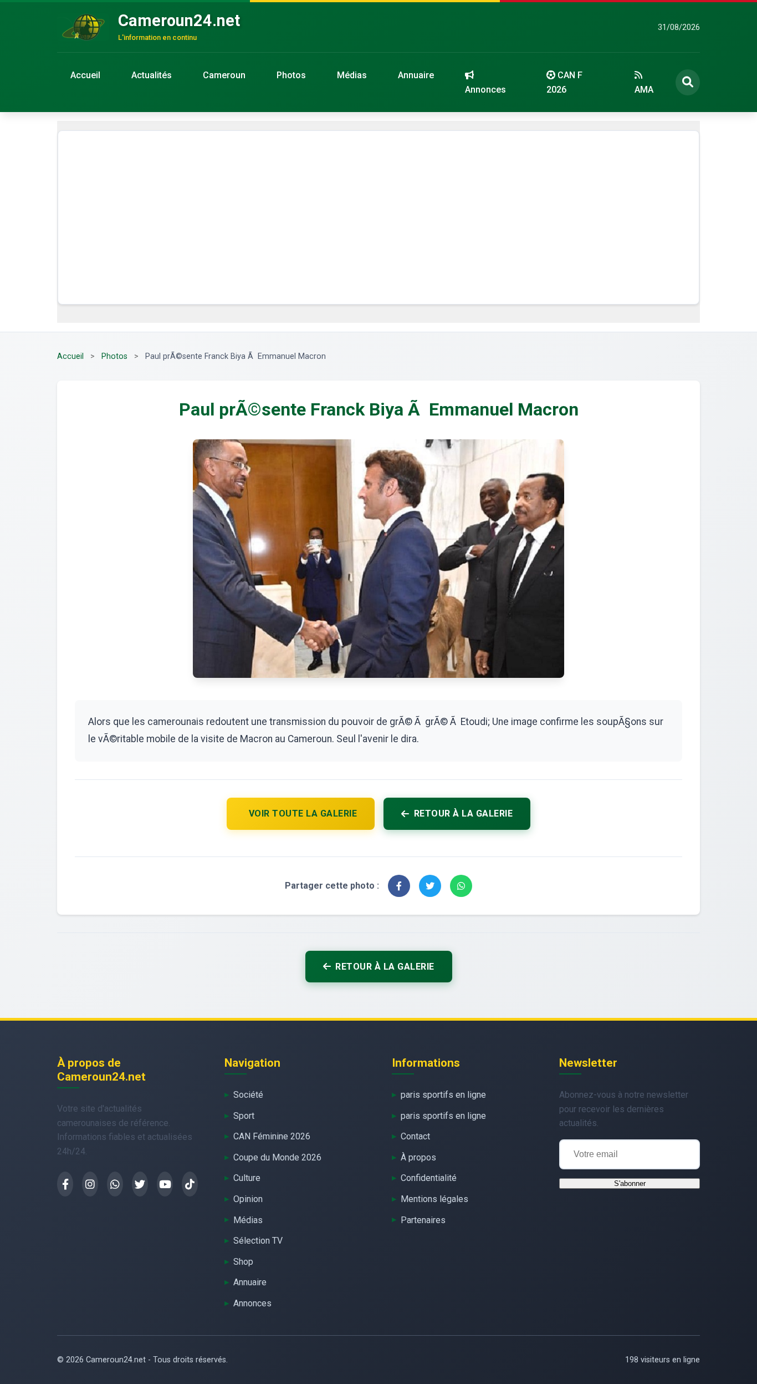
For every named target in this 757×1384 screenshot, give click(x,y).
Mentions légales (434, 1199)
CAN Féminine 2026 (271, 1136)
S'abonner (630, 1183)
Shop (243, 1261)
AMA (644, 89)
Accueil (85, 75)
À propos (418, 1157)
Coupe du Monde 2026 (277, 1157)
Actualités (151, 75)
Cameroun (224, 75)
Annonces (485, 89)
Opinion (248, 1199)
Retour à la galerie (463, 813)
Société (248, 1094)
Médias (352, 75)
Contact (415, 1136)
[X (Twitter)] (140, 1184)
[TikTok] (190, 1184)
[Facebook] (65, 1184)
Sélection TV (258, 1240)
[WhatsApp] (115, 1184)
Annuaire (416, 75)
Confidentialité (429, 1178)
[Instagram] (90, 1184)
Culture (246, 1178)
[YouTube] (165, 1184)
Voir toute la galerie (303, 813)
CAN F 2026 (564, 82)
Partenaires (423, 1220)
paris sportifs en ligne (443, 1094)
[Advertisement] (378, 217)
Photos (291, 75)
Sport (243, 1116)
